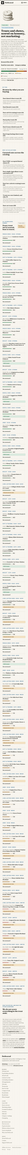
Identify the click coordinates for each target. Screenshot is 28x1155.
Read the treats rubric (7, 65)
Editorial (4, 1113)
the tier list (10, 80)
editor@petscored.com (18, 1065)
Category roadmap (20, 65)
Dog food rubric (6, 1126)
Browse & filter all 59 (7, 62)
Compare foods (6, 1090)
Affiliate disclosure (6, 1147)
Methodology (5, 1064)
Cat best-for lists (6, 1077)
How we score (5, 1124)
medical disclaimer (19, 1047)
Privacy (4, 1149)
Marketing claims (6, 1107)
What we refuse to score (8, 1128)
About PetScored (6, 1138)
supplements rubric (13, 1031)
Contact (4, 1140)
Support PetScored (7, 1142)
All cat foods (5, 1075)
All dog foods (5, 1071)
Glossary (4, 1111)
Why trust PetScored (7, 1132)
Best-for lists (5, 1088)
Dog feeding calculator (8, 1073)
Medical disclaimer (16, 1147)
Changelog (5, 1118)
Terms (8, 1149)
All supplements (6, 1082)
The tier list (5, 1086)
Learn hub (4, 1103)
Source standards (6, 1130)
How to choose (6, 1105)
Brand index (5, 1093)
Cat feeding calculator (7, 1080)
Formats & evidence (7, 1109)
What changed (5, 1097)
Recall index (5, 1095)
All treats (4, 1084)
